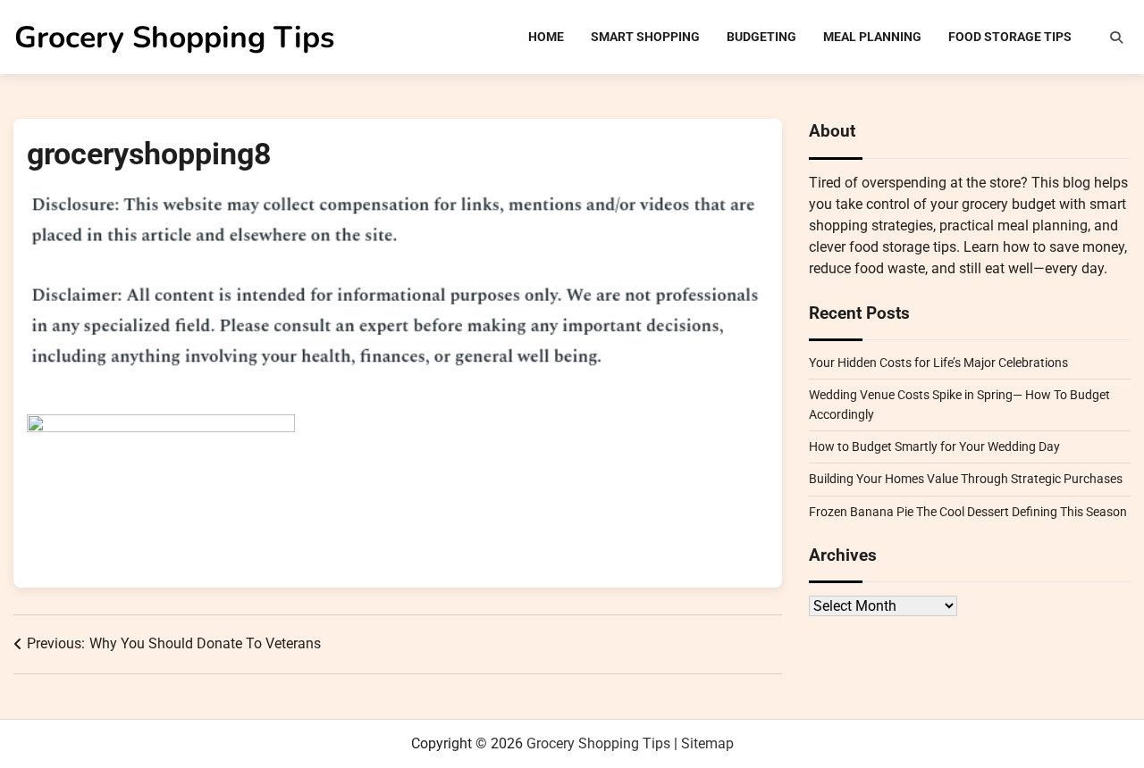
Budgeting (761, 36)
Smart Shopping (645, 36)
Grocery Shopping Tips (174, 37)
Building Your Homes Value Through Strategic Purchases (966, 479)
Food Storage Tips (1010, 36)
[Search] (1116, 37)
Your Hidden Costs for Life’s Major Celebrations (938, 362)
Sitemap (707, 743)
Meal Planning (872, 36)
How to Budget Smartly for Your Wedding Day (934, 446)
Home (546, 36)
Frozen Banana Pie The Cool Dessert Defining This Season (968, 512)
